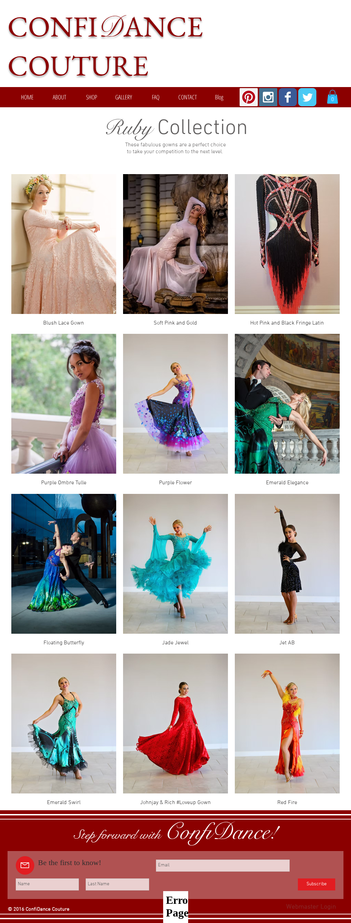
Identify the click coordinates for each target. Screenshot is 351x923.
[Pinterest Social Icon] (249, 97)
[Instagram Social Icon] (268, 97)
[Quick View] (63, 244)
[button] (332, 97)
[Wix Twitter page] (307, 97)
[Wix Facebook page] (288, 97)
